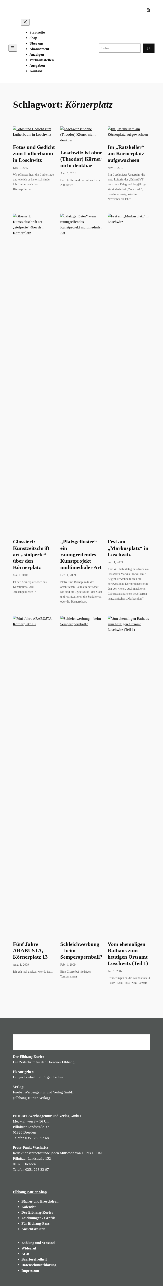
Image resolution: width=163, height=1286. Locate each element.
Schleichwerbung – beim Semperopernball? (81, 950)
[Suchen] (149, 48)
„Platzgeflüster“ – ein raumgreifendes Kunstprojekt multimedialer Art (80, 554)
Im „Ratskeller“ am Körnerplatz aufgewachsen (126, 153)
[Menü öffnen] (12, 48)
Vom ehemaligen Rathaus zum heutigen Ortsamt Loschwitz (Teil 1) (128, 953)
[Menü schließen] (25, 22)
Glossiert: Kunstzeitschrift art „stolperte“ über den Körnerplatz (31, 554)
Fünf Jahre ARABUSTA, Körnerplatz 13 (30, 950)
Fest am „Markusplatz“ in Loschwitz (128, 548)
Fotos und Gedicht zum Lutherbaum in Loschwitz (34, 153)
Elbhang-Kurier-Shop (30, 1192)
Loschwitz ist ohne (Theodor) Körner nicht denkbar (81, 159)
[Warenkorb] (149, 10)
